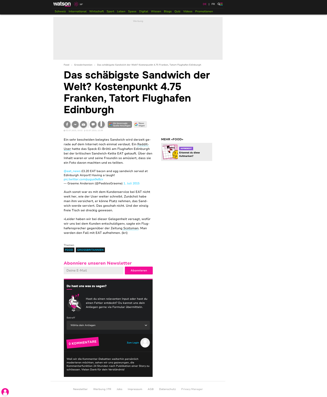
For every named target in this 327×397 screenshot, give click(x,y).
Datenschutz (167, 389)
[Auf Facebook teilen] (67, 124)
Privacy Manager (192, 389)
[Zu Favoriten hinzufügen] (101, 124)
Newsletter (80, 389)
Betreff (71, 317)
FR (213, 4)
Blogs (168, 11)
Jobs (119, 389)
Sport (110, 11)
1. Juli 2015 (131, 183)
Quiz (177, 11)
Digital (143, 11)
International (78, 11)
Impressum (135, 389)
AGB (151, 389)
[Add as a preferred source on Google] (120, 124)
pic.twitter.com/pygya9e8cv (83, 179)
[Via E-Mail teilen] (83, 124)
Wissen (156, 11)
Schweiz (60, 11)
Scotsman (130, 228)
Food (66, 65)
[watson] (62, 4)
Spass (132, 11)
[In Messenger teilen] (75, 124)
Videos (187, 11)
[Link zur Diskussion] (93, 124)
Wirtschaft (96, 11)
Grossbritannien (83, 65)
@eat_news (72, 171)
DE (205, 4)
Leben (121, 11)
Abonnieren (139, 270)
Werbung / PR (102, 389)
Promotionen (204, 11)
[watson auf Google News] (140, 124)
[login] (5, 392)
